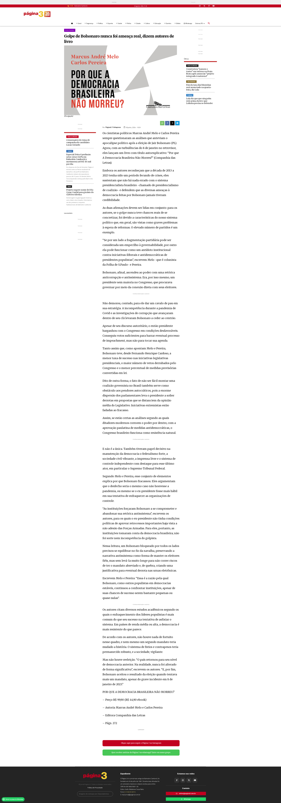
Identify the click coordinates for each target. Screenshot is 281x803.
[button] (209, 23)
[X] (172, 123)
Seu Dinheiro (191, 81)
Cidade (70, 151)
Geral (69, 186)
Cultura (69, 30)
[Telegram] (177, 123)
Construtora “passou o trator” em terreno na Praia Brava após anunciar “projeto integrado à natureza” (200, 72)
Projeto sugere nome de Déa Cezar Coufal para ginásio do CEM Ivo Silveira (80, 192)
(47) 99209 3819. (130, 792)
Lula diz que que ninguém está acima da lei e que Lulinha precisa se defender (199, 100)
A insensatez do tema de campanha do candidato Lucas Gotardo (78, 142)
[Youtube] (213, 6)
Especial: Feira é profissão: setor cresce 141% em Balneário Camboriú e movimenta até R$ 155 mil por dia (78, 159)
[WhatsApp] (162, 123)
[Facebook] (209, 6)
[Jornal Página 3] (37, 14)
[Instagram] (200, 6)
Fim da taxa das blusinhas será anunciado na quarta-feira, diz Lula (199, 87)
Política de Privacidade (95, 788)
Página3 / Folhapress (113, 127)
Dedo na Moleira (72, 136)
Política (189, 95)
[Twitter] (204, 6)
